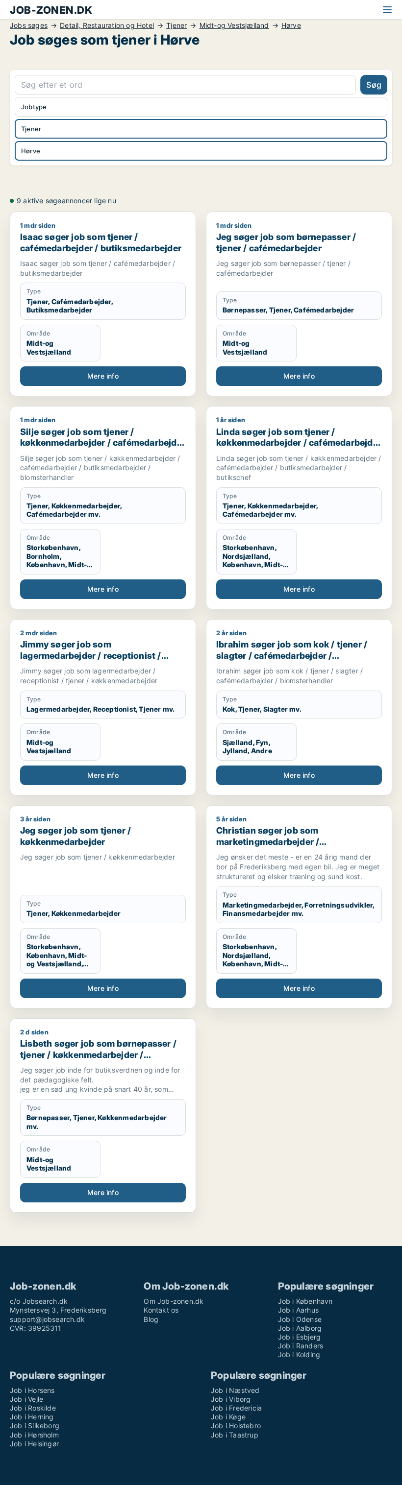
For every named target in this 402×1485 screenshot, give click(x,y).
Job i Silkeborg (34, 1425)
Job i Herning (32, 1417)
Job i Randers (301, 1345)
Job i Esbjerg (299, 1337)
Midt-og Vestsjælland (234, 25)
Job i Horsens (32, 1390)
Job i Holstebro (236, 1425)
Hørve (291, 25)
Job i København (305, 1301)
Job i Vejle (26, 1399)
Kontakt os (161, 1310)
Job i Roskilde (33, 1408)
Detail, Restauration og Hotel (107, 25)
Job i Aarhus (298, 1310)
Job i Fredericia (236, 1408)
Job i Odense (300, 1319)
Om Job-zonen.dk (173, 1301)
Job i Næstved (235, 1390)
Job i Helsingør (34, 1443)
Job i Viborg (231, 1399)
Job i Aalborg (300, 1328)
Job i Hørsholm (34, 1435)
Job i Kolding (299, 1354)
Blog (151, 1319)
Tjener (176, 25)
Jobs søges (29, 25)
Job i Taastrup (234, 1435)
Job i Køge (228, 1417)
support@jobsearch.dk (47, 1319)
